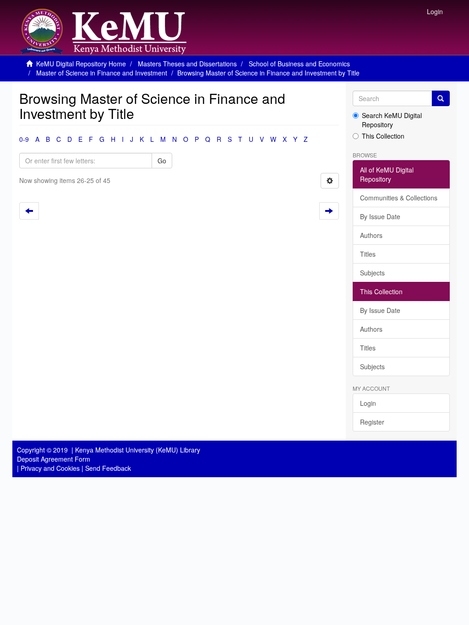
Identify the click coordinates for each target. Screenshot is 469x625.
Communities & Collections (398, 197)
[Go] (440, 98)
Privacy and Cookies (50, 468)
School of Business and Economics (299, 63)
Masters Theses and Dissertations (187, 63)
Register (372, 421)
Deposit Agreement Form (53, 458)
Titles (368, 254)
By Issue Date (380, 216)
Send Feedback (108, 468)
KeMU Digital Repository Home (81, 63)
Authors (371, 235)
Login (368, 403)
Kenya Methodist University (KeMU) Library (137, 449)
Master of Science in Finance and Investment (101, 72)
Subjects (372, 272)
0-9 (24, 139)
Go (162, 160)
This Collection (383, 135)
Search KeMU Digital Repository (392, 120)
